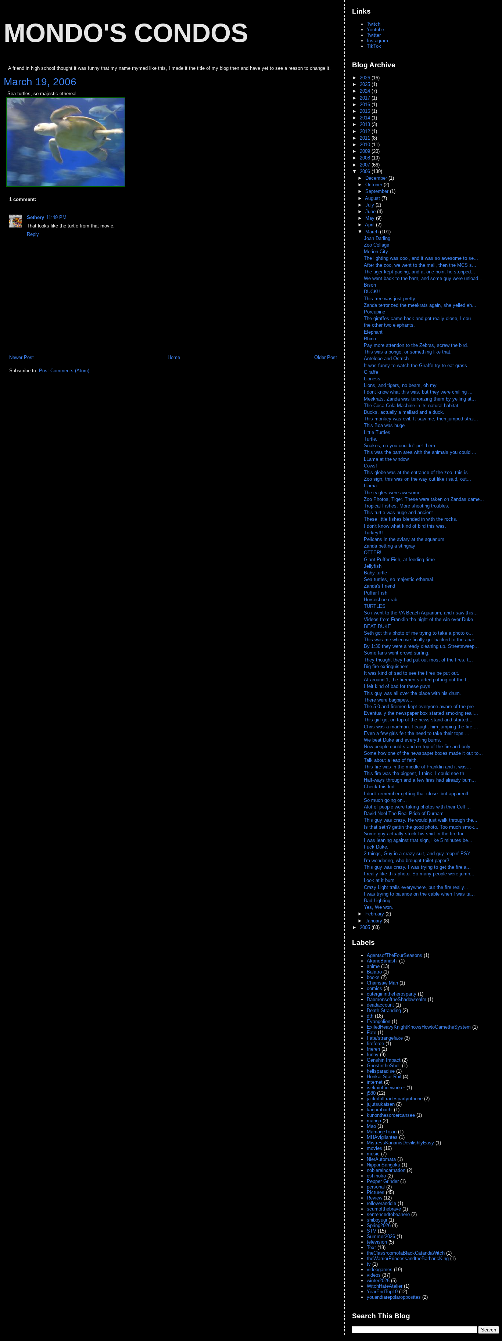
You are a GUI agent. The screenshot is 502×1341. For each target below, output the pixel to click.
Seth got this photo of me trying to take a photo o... (418, 633)
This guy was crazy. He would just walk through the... (420, 820)
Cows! (370, 466)
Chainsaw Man (382, 983)
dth (370, 1016)
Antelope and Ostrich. (387, 358)
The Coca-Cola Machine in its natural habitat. (412, 405)
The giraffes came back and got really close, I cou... (419, 318)
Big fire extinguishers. (388, 666)
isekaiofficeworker (386, 1087)
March (372, 231)
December (376, 178)
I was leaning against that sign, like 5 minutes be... (418, 840)
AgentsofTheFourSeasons (394, 955)
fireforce (375, 1043)
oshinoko (376, 1176)
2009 (366, 151)
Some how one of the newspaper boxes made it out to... (423, 753)
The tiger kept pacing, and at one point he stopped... (419, 272)
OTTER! (372, 552)
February (375, 914)
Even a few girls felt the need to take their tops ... (416, 733)
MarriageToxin (382, 1131)
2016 (366, 104)
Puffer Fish (375, 593)
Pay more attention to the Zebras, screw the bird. (416, 345)
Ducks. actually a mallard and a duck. (404, 412)
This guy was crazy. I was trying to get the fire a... (417, 867)
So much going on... (386, 800)
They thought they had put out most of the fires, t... (418, 660)
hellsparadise (381, 1071)
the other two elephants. (389, 325)
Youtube (375, 29)
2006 (366, 171)
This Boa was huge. (385, 425)
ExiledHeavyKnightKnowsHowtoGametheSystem (419, 1027)
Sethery (35, 217)
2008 (366, 158)
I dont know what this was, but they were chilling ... (418, 392)
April (370, 224)
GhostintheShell (384, 1065)
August (373, 198)
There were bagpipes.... (389, 700)
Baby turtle (375, 573)
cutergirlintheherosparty (391, 994)
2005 (366, 927)
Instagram (377, 40)
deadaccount (380, 1005)
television (377, 1242)
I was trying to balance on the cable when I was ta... (419, 894)
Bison (370, 285)
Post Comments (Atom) (64, 370)
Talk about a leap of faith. (391, 760)
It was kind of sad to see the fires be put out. (412, 673)
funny (373, 1054)
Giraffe (371, 372)
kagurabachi (379, 1109)
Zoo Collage (376, 245)
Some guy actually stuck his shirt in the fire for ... (416, 833)
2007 (366, 165)
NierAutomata (381, 1159)
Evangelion (378, 1021)
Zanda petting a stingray (389, 546)
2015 (366, 111)
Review (374, 1198)
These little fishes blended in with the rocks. (411, 519)
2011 (366, 138)
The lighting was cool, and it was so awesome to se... (421, 258)
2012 (366, 131)
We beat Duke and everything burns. (403, 740)
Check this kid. (380, 786)
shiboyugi (377, 1220)
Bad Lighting (377, 900)
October (374, 184)
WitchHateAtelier (384, 1286)
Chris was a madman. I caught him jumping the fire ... (421, 726)
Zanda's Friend (379, 586)
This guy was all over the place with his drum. (413, 693)
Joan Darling (377, 238)
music (373, 1154)
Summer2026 (381, 1236)
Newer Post (21, 357)
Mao (371, 1126)
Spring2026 (379, 1225)
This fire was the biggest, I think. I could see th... (416, 773)
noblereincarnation (386, 1170)
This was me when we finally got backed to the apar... (421, 639)
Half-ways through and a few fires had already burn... (420, 780)
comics (374, 988)
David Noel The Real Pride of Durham (404, 813)
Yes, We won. (378, 907)
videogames (379, 1269)
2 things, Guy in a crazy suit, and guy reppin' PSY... (419, 853)
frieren (373, 1049)
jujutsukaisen (381, 1104)
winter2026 (378, 1280)
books (373, 977)
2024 (366, 91)
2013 (366, 124)
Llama (370, 485)
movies (374, 1148)
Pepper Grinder (383, 1181)
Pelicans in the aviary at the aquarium (404, 539)
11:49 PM (56, 217)
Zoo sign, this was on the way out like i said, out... (417, 479)
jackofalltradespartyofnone (395, 1098)
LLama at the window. (387, 459)
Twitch (373, 24)
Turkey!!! (373, 532)
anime (373, 966)
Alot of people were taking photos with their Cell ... (417, 807)
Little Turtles (377, 432)
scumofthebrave (384, 1209)
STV (371, 1231)
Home (174, 357)
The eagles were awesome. (393, 492)
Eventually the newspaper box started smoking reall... (421, 713)
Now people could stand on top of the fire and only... (419, 746)
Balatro (374, 972)
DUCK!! (372, 291)
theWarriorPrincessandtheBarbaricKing (408, 1258)
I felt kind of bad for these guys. (398, 686)
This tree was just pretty (389, 298)
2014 (366, 118)
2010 (366, 144)
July (370, 205)
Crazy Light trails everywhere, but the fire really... (416, 887)
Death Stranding (384, 1010)
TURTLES (375, 606)
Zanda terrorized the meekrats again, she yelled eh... (420, 305)
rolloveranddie (381, 1203)
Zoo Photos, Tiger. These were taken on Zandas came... (424, 499)
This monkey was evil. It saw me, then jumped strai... (421, 419)
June (371, 211)
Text (371, 1247)
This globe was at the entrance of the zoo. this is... (418, 472)
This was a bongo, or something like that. (408, 352)
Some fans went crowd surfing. (397, 653)
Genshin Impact (384, 1060)
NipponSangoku (383, 1165)
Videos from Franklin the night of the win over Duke (418, 619)
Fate (371, 1032)
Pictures (375, 1192)
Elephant (373, 332)
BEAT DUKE (377, 626)
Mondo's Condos (126, 32)
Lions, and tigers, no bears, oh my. (401, 385)
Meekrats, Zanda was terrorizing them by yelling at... (420, 399)
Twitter (374, 35)
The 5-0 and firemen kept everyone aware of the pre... (421, 706)
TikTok (374, 46)
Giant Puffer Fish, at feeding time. (400, 559)
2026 (366, 77)
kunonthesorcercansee (391, 1115)
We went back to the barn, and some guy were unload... (423, 278)
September (377, 191)
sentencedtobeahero (388, 1214)
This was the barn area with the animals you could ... (420, 452)
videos (374, 1275)
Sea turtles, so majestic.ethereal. (399, 579)
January (374, 921)
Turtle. (370, 439)
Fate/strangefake (385, 1038)
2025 (366, 84)
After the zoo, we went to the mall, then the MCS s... (420, 265)
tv (369, 1264)
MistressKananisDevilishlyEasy (400, 1142)
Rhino (370, 338)
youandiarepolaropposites (394, 1297)
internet (375, 1082)
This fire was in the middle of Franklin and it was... (417, 767)
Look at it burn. (380, 880)
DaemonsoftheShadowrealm (396, 999)
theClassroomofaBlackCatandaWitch (406, 1253)
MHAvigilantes (382, 1137)
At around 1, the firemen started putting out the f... (417, 679)
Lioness (372, 378)
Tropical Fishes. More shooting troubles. (406, 506)
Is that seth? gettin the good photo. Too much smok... (421, 827)
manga (374, 1120)
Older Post (325, 357)
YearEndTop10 (382, 1291)
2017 (366, 98)
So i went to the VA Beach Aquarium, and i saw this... (421, 613)
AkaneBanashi (382, 961)
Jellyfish (372, 566)
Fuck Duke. (377, 847)
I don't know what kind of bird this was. (405, 526)
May (370, 218)
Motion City (376, 251)
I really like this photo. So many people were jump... (419, 873)
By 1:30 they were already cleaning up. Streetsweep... (421, 646)
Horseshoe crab (380, 599)
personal (376, 1187)
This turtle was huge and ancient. (399, 512)
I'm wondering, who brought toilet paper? (406, 860)
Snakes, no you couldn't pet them (399, 445)
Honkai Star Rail (384, 1076)
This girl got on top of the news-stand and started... (418, 720)
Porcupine (374, 312)
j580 (371, 1093)
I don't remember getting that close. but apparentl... (418, 793)
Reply (33, 234)
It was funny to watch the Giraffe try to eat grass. (416, 365)
